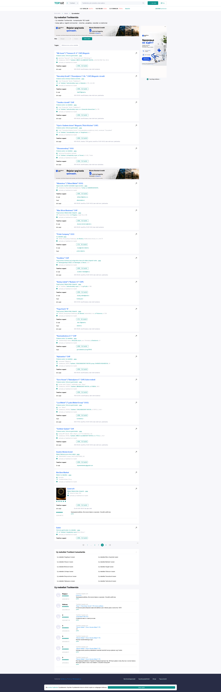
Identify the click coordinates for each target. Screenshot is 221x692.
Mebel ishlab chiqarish (71, 213)
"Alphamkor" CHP (63, 357)
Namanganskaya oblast (65, 262)
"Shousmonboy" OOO (65, 149)
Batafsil (127, 8)
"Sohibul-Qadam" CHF (65, 429)
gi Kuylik (85, 286)
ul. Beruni (83, 262)
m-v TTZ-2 (96, 435)
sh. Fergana (73, 215)
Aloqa (154, 679)
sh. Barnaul (81, 313)
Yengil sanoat (60, 213)
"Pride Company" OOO (65, 234)
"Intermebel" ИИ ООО (82, 616)
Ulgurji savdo (60, 186)
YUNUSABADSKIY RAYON (83, 363)
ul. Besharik (82, 83)
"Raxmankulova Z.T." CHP (66, 336)
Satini (58, 528)
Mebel (66, 13)
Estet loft (70, 489)
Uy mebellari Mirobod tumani (65, 566)
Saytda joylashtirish (144, 679)
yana (80, 55)
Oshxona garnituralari (72, 55)
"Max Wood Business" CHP (66, 210)
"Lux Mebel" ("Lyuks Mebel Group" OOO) (72, 403)
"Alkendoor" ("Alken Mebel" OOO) (69, 183)
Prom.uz (69, 679)
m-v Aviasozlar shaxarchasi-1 (87, 109)
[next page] (109, 545)
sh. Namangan (76, 262)
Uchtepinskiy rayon (71, 155)
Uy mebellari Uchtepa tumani (65, 571)
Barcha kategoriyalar (129, 679)
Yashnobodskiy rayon (72, 83)
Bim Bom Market (62, 473)
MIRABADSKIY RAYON (83, 386)
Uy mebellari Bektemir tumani (106, 562)
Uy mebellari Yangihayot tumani (66, 557)
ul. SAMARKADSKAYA (92, 188)
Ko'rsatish (84, 66)
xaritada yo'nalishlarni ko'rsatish (68, 62)
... (91, 545)
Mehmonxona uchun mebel (68, 454)
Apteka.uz (63, 679)
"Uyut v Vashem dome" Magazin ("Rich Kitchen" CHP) (77, 126)
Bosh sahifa (57, 13)
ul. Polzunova (98, 313)
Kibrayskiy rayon (76, 340)
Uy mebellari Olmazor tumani (65, 562)
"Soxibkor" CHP (62, 258)
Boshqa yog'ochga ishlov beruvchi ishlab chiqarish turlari (81, 260)
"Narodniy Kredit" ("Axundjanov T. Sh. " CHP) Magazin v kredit (80, 76)
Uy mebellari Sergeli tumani (105, 566)
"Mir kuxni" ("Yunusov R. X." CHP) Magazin (72, 53)
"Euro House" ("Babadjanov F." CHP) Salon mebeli (75, 380)
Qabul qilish (87, 38)
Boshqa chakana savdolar (73, 78)
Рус (164, 3)
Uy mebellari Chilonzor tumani (106, 571)
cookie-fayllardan (53, 687)
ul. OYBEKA (93, 386)
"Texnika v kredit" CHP (65, 102)
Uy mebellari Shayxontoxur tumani (66, 576)
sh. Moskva (80, 238)
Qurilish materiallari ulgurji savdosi (74, 186)
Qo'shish (153, 3)
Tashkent (73, 60)
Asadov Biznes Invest (64, 452)
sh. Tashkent (62, 83)
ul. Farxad (80, 155)
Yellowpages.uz (76, 679)
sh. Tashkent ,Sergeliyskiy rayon (68, 532)
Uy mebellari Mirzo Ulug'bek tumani (108, 557)
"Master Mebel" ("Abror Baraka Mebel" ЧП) (88, 627)
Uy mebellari (69, 105)
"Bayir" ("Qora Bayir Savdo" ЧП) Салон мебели (89, 606)
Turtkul (83, 188)
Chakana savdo (61, 55)
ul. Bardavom (94, 340)
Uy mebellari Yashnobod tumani (107, 581)
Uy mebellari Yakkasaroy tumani (66, 581)
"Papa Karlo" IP (62, 309)
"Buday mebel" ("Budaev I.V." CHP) (70, 282)
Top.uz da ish (163, 679)
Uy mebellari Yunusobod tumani (107, 576)
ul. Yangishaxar (83, 132)
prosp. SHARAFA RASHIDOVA (99, 363)
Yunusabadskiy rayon (72, 132)
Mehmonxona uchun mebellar (70, 45)
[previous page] (83, 545)
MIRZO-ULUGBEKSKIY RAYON (84, 60)
